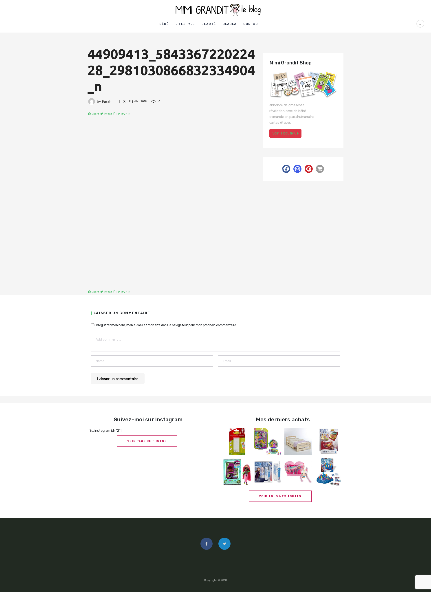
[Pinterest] (309, 169)
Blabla (230, 24)
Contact (251, 24)
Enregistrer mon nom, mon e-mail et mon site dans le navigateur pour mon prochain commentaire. (166, 325)
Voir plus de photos (147, 440)
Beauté (209, 24)
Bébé (164, 24)
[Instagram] (297, 169)
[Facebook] (286, 169)
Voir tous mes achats (280, 496)
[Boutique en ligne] (320, 169)
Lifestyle (185, 24)
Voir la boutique (285, 133)
